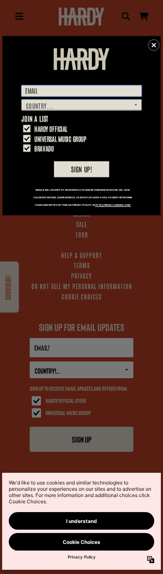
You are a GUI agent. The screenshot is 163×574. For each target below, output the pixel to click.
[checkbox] (82, 129)
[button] (154, 45)
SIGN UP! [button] (81, 168)
